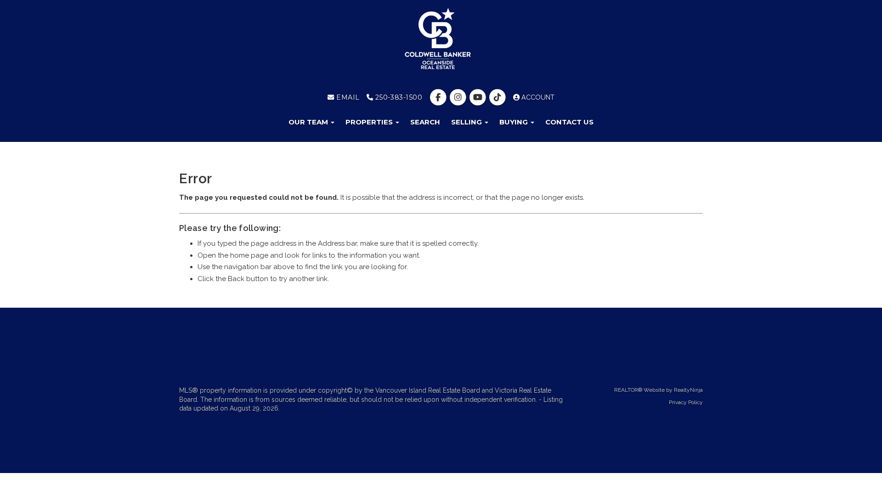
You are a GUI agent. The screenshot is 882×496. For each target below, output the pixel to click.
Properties (370, 122)
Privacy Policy (686, 402)
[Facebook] (439, 97)
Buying (514, 122)
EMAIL (347, 97)
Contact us (569, 122)
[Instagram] (459, 97)
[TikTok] (499, 97)
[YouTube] (479, 97)
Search (425, 122)
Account (537, 97)
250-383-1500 (397, 97)
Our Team (309, 122)
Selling (467, 122)
